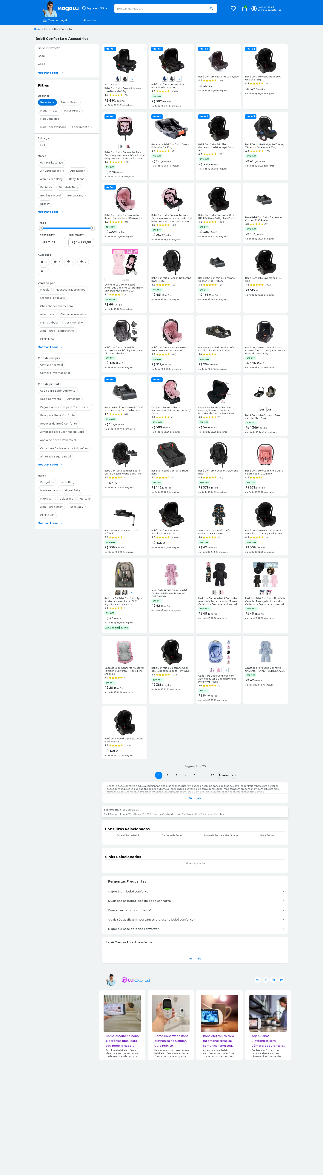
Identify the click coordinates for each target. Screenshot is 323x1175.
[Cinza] (125, 592)
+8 (225, 670)
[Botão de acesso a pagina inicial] (60, 8)
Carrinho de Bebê (172, 835)
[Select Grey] (269, 409)
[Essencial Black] (262, 409)
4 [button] (186, 775)
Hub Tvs (219, 814)
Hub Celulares (185, 814)
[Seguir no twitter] (258, 980)
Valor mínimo (47, 235)
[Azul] (118, 79)
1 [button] (158, 775)
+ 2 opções (125, 280)
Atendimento (92, 20)
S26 (149, 814)
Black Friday (110, 814)
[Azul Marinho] (118, 592)
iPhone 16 (138, 814)
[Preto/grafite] (121, 146)
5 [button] (194, 775)
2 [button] (168, 775)
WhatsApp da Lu (195, 863)
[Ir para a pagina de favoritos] (233, 8)
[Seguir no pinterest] (281, 980)
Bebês (47, 29)
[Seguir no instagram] (273, 980)
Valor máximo (76, 235)
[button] (211, 8)
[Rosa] (222, 592)
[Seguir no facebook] (265, 980)
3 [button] (176, 775)
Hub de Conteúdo (163, 814)
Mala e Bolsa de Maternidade (221, 835)
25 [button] (212, 775)
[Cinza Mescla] (125, 79)
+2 (131, 78)
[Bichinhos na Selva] (219, 670)
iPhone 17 (125, 814)
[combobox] (165, 8)
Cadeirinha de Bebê (127, 835)
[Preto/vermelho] (128, 146)
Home (37, 29)
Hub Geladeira (203, 814)
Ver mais (195, 798)
